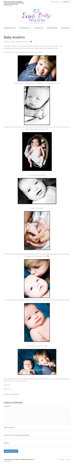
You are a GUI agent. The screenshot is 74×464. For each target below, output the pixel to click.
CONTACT (65, 28)
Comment (7, 406)
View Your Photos (55, 2)
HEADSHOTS (10, 28)
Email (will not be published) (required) (16, 435)
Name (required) (9, 427)
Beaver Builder (8, 461)
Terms (68, 459)
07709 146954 (8, 5)
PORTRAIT (24, 28)
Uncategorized (14, 394)
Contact (62, 459)
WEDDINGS (52, 28)
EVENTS (38, 28)
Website (6, 443)
